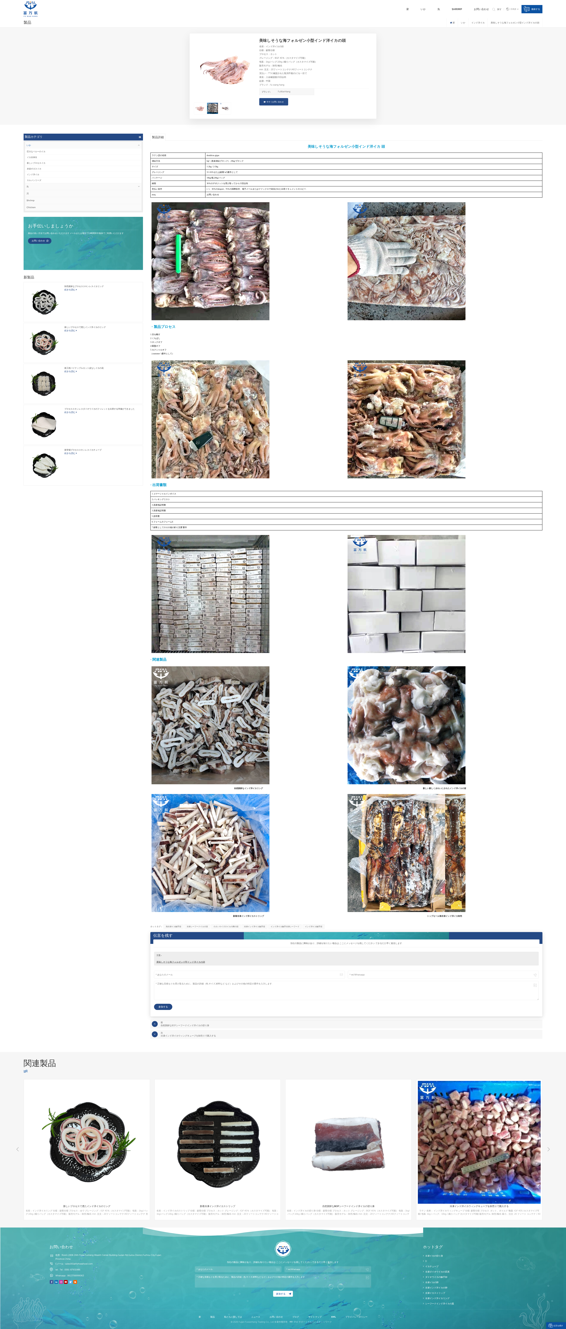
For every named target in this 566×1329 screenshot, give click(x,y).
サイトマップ (315, 1316)
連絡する (535, 9)
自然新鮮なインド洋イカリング (86, 1206)
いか (423, 9)
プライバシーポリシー (356, 1316)
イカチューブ (432, 1266)
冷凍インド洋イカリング (437, 1298)
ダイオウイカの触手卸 (436, 1277)
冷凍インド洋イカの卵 (436, 1287)
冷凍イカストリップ (435, 1293)
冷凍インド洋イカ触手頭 (254, 926)
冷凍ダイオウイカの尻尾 (437, 1271)
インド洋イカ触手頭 (313, 926)
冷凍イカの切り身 (434, 1256)
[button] (549, 1149)
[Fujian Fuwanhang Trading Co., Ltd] (31, 9)
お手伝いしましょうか (50, 226)
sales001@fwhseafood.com (79, 1263)
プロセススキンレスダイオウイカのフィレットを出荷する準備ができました (99, 409)
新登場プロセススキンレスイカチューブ (83, 450)
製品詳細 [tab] (158, 137)
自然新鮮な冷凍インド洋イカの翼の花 (218, 1206)
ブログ (296, 1316)
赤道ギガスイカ (34, 168)
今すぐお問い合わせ (275, 102)
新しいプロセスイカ (36, 163)
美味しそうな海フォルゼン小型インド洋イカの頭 (180, 962)
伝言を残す (558, 1325)
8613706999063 (75, 1275)
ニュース (256, 1316)
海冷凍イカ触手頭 (173, 926)
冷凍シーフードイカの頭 (197, 926)
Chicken (31, 207)
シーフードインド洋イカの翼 (439, 1303)
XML (334, 1316)
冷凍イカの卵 (432, 1282)
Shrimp (457, 9)
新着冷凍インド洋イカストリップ (479, 1206)
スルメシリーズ (34, 180)
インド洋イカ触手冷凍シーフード (285, 926)
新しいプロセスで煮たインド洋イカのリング (85, 327)
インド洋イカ (33, 174)
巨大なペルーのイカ (36, 151)
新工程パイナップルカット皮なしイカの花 (84, 368)
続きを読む (69, 289)
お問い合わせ (481, 9)
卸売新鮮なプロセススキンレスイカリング (84, 286)
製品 (212, 1316)
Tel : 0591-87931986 (70, 1269)
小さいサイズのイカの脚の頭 (225, 926)
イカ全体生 (32, 157)
